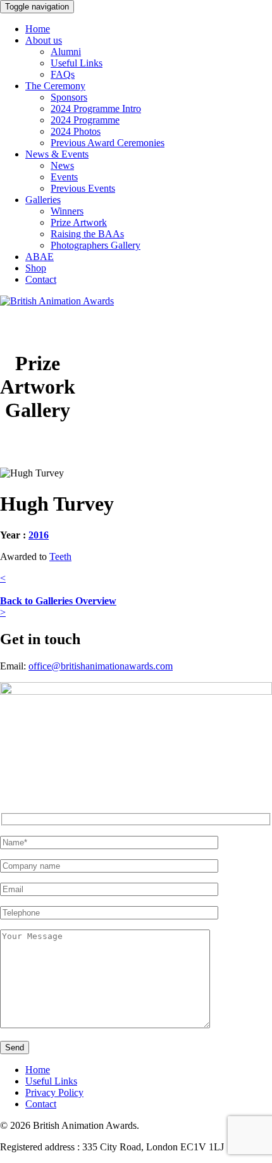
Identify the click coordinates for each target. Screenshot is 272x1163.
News (62, 165)
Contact (40, 279)
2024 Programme (85, 120)
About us (43, 40)
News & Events (57, 154)
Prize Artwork (79, 222)
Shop (35, 268)
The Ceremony (55, 85)
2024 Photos (76, 131)
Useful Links (76, 63)
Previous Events (83, 188)
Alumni (66, 51)
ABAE (39, 256)
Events (64, 176)
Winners (67, 211)
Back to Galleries (58, 600)
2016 (38, 535)
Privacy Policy (54, 1092)
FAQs (63, 74)
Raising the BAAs (87, 233)
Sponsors (69, 97)
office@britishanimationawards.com (100, 666)
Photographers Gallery (95, 245)
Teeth (60, 556)
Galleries (43, 199)
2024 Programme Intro (96, 108)
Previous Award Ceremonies (107, 142)
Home (37, 28)
